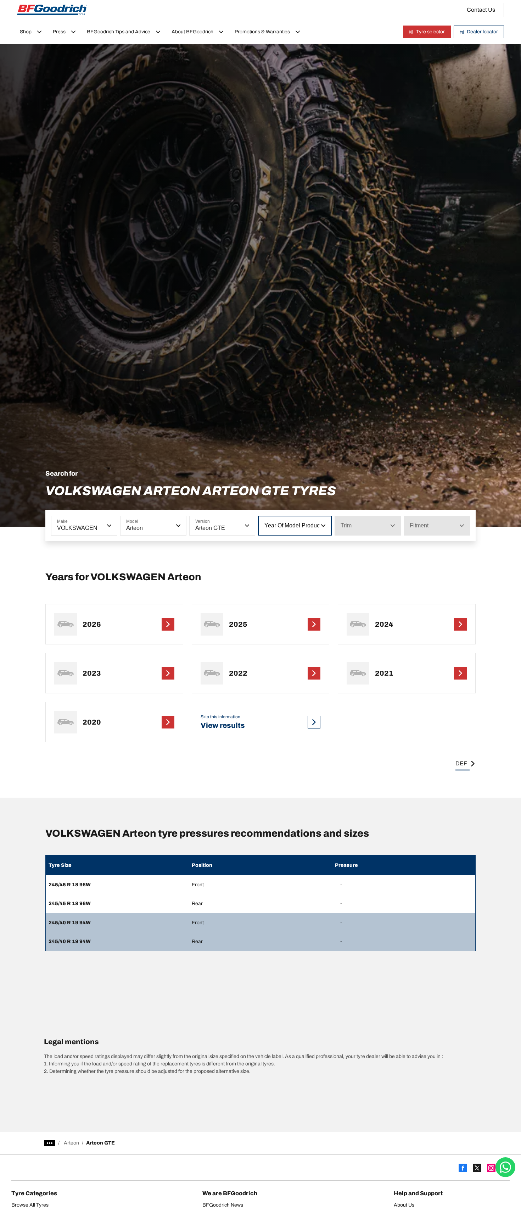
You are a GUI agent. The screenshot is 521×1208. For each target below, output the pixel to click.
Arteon (71, 1143)
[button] (108, 525)
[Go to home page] (52, 10)
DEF (461, 763)
